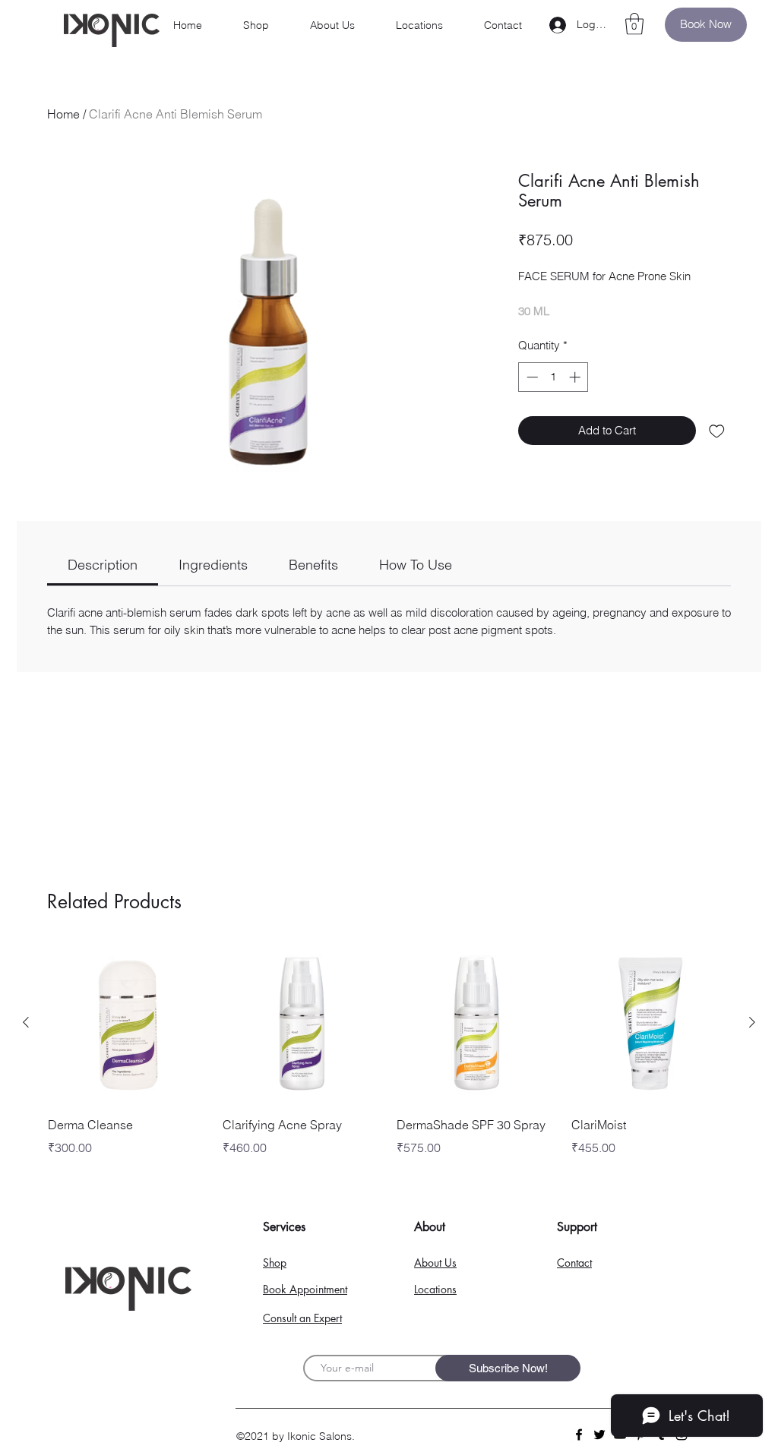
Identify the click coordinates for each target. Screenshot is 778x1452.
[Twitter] (599, 1434)
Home (63, 114)
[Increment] (576, 377)
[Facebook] (579, 1434)
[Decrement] (530, 377)
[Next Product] (752, 1022)
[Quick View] (127, 1023)
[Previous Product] (26, 1022)
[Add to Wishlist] (717, 431)
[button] (634, 24)
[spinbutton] (553, 377)
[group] (389, 1060)
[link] (103, 564)
